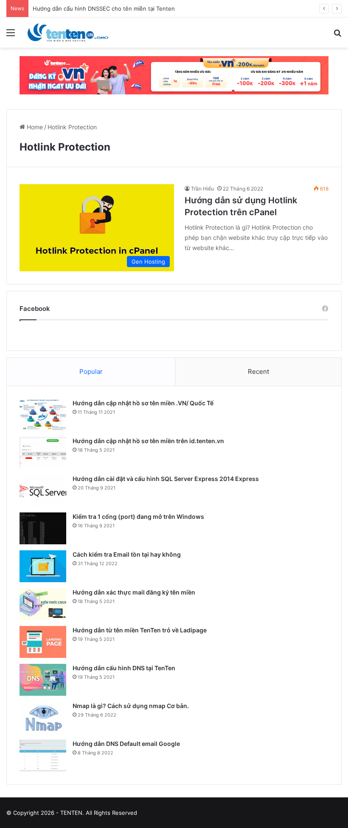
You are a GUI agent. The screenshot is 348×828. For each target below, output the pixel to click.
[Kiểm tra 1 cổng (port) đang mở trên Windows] (43, 528)
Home (34, 127)
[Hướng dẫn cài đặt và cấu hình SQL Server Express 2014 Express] (43, 490)
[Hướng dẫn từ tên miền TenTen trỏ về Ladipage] (43, 642)
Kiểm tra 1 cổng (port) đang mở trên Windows (138, 516)
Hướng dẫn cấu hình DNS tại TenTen (124, 668)
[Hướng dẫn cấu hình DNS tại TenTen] (43, 680)
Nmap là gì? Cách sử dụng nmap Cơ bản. (131, 705)
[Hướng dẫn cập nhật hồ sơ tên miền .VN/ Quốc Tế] (43, 415)
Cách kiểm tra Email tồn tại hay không (127, 554)
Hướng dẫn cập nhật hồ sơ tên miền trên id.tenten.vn (148, 440)
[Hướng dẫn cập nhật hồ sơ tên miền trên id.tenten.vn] (43, 453)
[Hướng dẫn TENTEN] (68, 32)
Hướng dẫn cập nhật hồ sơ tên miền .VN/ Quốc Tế (143, 403)
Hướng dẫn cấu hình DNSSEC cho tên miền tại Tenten (104, 8)
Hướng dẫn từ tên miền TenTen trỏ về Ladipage (140, 630)
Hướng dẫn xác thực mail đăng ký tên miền (134, 592)
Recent (258, 371)
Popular (91, 371)
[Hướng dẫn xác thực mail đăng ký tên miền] (43, 604)
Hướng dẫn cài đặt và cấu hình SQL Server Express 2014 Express (166, 478)
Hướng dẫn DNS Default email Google (126, 743)
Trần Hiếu (202, 188)
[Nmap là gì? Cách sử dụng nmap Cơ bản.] (43, 718)
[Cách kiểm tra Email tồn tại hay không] (43, 566)
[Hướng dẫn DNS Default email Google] (43, 755)
